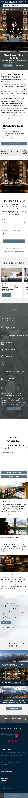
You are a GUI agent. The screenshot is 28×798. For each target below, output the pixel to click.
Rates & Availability (14, 143)
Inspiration (11, 760)
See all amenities (14, 408)
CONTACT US (12, 731)
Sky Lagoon (4, 778)
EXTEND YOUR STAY (14, 51)
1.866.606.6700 (4, 731)
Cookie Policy (18, 2)
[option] (14, 445)
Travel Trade (10, 762)
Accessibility (4, 764)
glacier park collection (8, 776)
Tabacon (3, 780)
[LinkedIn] (16, 741)
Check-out (17, 230)
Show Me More (14, 708)
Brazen (18, 335)
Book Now (14, 40)
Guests (4, 219)
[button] (4, 128)
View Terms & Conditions (8, 137)
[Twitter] (5, 741)
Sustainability (20, 760)
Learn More (18, 65)
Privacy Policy (12, 786)
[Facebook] (2, 741)
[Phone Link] (2, 795)
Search (14, 241)
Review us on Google (14, 476)
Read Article (7, 461)
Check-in (4, 230)
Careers (3, 762)
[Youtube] (12, 741)
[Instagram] (9, 741)
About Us (3, 760)
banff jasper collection (8, 773)
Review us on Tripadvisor (14, 472)
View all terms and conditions (14, 251)
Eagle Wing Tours (6, 782)
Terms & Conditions (6, 788)
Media (18, 762)
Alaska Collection (6, 771)
